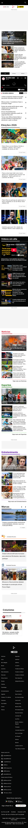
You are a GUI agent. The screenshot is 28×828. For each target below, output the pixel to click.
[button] (25, 2)
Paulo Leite (8, 615)
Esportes (6, 385)
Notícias (6, 331)
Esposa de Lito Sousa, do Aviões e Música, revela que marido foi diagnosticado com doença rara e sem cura (13, 468)
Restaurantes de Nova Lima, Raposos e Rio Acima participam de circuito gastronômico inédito (18, 496)
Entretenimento (10, 452)
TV (22, 93)
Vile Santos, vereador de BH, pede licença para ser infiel (10, 633)
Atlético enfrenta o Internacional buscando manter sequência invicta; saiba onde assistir (19, 428)
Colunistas (8, 610)
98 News (14, 73)
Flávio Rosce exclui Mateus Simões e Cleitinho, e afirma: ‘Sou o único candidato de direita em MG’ (13, 147)
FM (26, 93)
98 (5, 73)
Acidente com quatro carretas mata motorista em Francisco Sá (19, 355)
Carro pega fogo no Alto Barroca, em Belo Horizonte (13, 348)
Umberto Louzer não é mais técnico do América (14, 402)
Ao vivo (7, 6)
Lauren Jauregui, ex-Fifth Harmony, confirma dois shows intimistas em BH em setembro (19, 489)
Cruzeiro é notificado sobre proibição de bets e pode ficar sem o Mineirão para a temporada (19, 409)
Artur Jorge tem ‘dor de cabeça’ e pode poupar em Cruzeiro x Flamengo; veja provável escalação (19, 422)
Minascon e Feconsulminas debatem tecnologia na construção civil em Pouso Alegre (13, 584)
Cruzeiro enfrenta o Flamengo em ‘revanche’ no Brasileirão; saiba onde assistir (19, 415)
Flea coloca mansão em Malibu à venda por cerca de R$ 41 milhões (19, 482)
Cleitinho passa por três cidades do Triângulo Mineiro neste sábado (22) (12, 227)
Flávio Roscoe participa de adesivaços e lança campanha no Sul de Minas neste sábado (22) (14, 201)
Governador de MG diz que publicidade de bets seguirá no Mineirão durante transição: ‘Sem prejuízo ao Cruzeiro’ (19, 362)
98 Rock (22, 73)
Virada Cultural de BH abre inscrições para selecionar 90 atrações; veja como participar (13, 556)
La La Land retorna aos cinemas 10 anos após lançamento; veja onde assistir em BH (19, 475)
